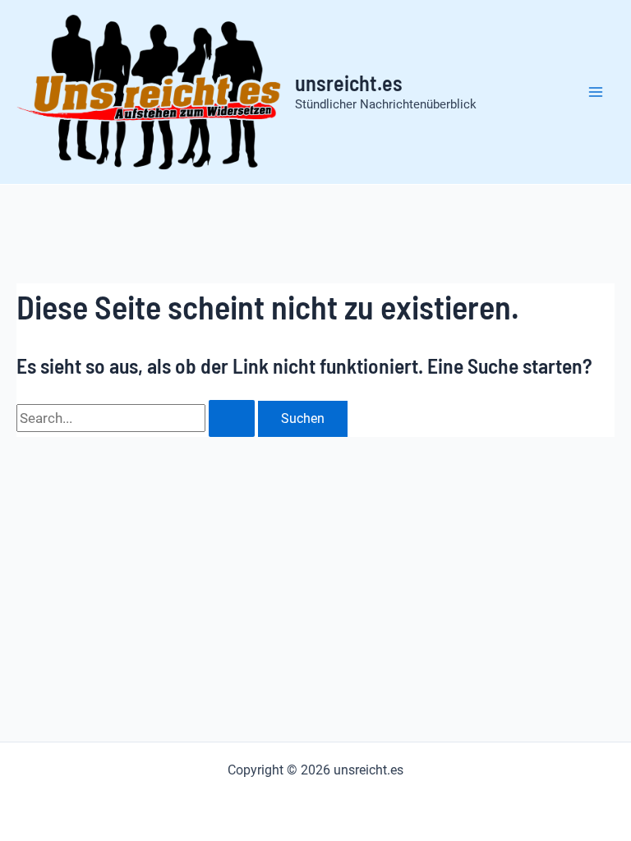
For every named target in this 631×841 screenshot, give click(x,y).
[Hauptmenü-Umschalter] (596, 92)
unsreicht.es (349, 82)
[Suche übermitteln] (232, 418)
